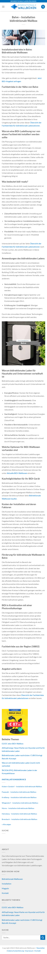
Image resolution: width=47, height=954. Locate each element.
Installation (6, 883)
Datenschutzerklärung (15, 951)
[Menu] (3, 7)
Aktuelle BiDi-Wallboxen (17, 473)
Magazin (5, 888)
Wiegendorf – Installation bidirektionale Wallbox (20, 803)
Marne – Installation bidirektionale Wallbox (18, 808)
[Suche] (43, 7)
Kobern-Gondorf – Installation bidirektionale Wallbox (22, 786)
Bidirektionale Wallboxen (12, 879)
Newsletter (40, 948)
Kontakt (5, 893)
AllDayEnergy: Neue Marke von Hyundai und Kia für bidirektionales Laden (23, 913)
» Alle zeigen (6, 824)
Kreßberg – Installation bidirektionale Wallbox (19, 797)
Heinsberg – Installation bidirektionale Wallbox (19, 814)
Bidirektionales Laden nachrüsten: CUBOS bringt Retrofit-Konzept (22, 921)
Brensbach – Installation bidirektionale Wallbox (19, 819)
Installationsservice (14, 779)
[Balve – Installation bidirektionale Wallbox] (23, 37)
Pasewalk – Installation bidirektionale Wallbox (19, 792)
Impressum (29, 951)
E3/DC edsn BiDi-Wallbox (12, 743)
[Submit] (42, 937)
